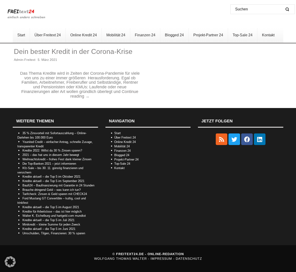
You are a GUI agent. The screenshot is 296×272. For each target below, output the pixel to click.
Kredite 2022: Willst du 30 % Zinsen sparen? (52, 150)
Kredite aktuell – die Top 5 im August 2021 (50, 207)
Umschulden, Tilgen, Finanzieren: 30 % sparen (53, 233)
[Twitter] (234, 139)
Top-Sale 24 (122, 163)
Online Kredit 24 (125, 142)
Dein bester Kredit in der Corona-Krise (73, 51)
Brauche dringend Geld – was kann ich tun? (51, 190)
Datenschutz (189, 258)
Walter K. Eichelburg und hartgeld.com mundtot (54, 215)
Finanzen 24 (122, 150)
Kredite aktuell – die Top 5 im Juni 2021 (48, 229)
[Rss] (221, 139)
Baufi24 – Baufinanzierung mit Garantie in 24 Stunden (58, 185)
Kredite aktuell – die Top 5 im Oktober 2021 (51, 176)
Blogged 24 (121, 155)
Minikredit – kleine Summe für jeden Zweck (51, 224)
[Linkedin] (259, 139)
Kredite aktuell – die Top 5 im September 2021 (53, 181)
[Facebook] (247, 139)
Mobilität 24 (122, 146)
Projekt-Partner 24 (126, 159)
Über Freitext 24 (125, 137)
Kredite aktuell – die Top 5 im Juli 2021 (48, 220)
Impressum (162, 258)
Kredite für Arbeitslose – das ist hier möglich (52, 211)
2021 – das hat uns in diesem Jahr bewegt (50, 155)
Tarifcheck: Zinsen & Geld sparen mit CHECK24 (54, 194)
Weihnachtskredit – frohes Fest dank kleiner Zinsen (56, 159)
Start (117, 133)
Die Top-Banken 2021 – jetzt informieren (49, 163)
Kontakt (119, 168)
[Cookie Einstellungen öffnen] (10, 266)
